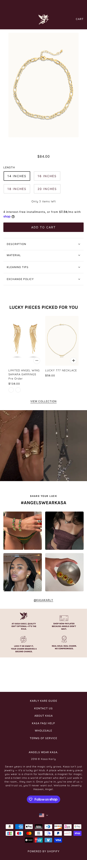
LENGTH (9, 167)
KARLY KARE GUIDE (43, 700)
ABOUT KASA (43, 715)
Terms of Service (43, 738)
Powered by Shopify (44, 851)
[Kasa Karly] (44, 19)
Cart (80, 19)
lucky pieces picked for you (43, 307)
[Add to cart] (36, 360)
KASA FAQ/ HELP (43, 723)
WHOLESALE (43, 730)
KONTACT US (43, 708)
